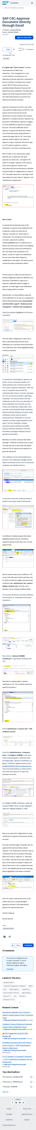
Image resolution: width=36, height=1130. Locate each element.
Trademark (8, 1120)
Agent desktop (26, 993)
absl (4, 989)
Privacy (9, 1109)
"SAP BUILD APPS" (8, 982)
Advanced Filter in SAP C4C (10, 993)
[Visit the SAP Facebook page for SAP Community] (12, 1102)
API (15, 996)
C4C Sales (6, 58)
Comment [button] (28, 945)
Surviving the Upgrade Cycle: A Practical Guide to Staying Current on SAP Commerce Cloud (17, 1015)
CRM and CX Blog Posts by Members (14, 8)
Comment (9, 969)
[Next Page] (19, 1002)
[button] (9, 53)
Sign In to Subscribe (24, 37)
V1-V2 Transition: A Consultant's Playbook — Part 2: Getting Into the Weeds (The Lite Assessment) (17, 1059)
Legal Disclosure (27, 1114)
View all (5, 1092)
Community (14, 3)
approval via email (8, 928)
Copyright (9, 1114)
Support (27, 1120)
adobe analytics (13, 989)
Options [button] (16, 41)
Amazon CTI (6, 996)
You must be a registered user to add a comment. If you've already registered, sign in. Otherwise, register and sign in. (16, 961)
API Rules (21, 996)
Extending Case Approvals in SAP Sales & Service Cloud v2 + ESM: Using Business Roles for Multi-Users (16, 1045)
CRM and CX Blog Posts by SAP (15, 1020)
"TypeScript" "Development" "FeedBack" (14, 986)
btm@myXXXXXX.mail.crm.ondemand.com (17, 766)
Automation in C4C (8, 999)
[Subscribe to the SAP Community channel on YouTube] (20, 1102)
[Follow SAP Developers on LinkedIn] (23, 1102)
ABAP (30, 986)
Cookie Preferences (9, 1125)
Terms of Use (27, 1109)
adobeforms (25, 989)
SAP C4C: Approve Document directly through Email (16, 22)
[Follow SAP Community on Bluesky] (16, 1102)
